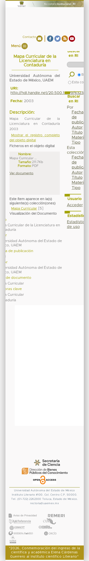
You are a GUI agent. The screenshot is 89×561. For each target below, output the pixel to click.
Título (77, 132)
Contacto (29, 37)
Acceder (75, 205)
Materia (79, 137)
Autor (77, 127)
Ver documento (21, 173)
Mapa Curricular (24, 208)
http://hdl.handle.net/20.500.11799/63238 (48, 93)
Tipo (76, 142)
